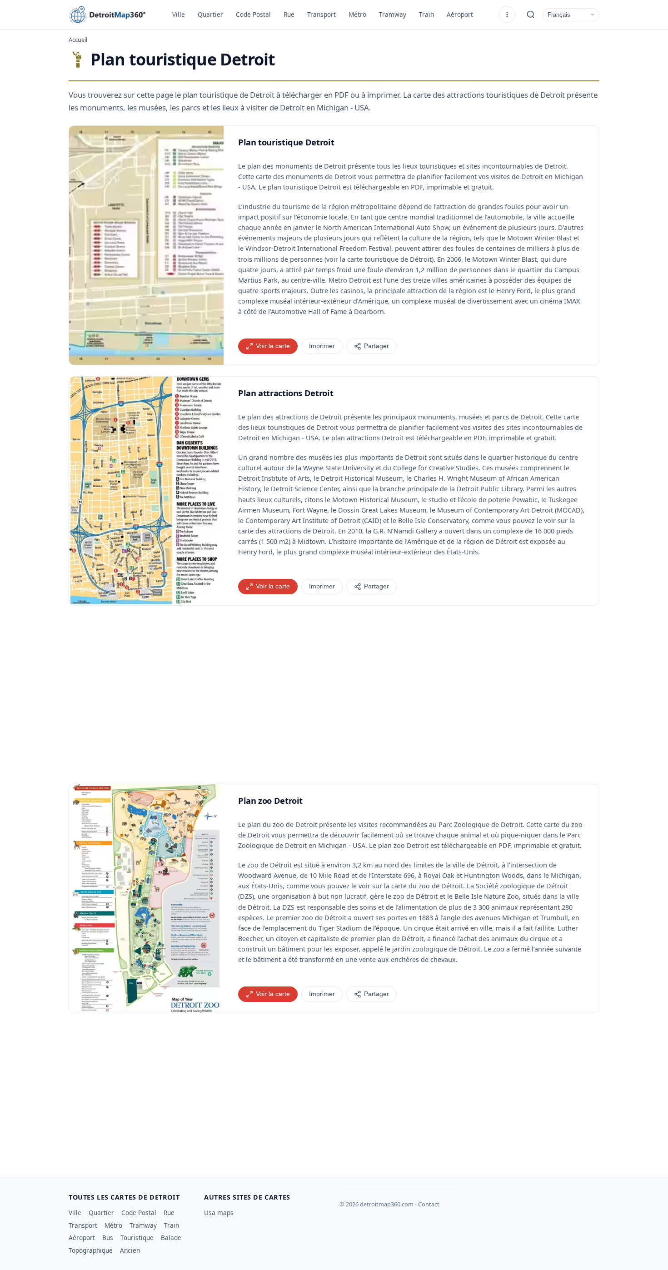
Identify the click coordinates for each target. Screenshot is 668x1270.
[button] (146, 245)
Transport (321, 14)
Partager (376, 346)
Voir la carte (273, 346)
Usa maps (219, 1212)
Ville (178, 14)
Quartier (210, 14)
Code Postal (253, 14)
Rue (289, 14)
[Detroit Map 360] (114, 14)
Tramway (392, 14)
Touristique (137, 1237)
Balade (171, 1237)
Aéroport (460, 14)
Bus (107, 1237)
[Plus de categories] (507, 14)
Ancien (130, 1250)
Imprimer (322, 346)
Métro (357, 14)
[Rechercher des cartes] (531, 14)
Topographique (91, 1250)
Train (426, 14)
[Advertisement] (334, 694)
